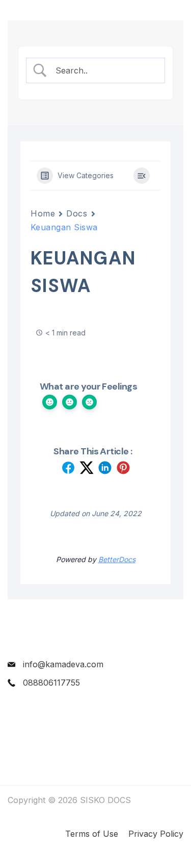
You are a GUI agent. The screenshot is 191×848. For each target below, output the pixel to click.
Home (43, 213)
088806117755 (51, 682)
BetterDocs (116, 559)
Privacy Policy (155, 834)
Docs (76, 213)
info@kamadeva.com (63, 664)
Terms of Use (91, 834)
